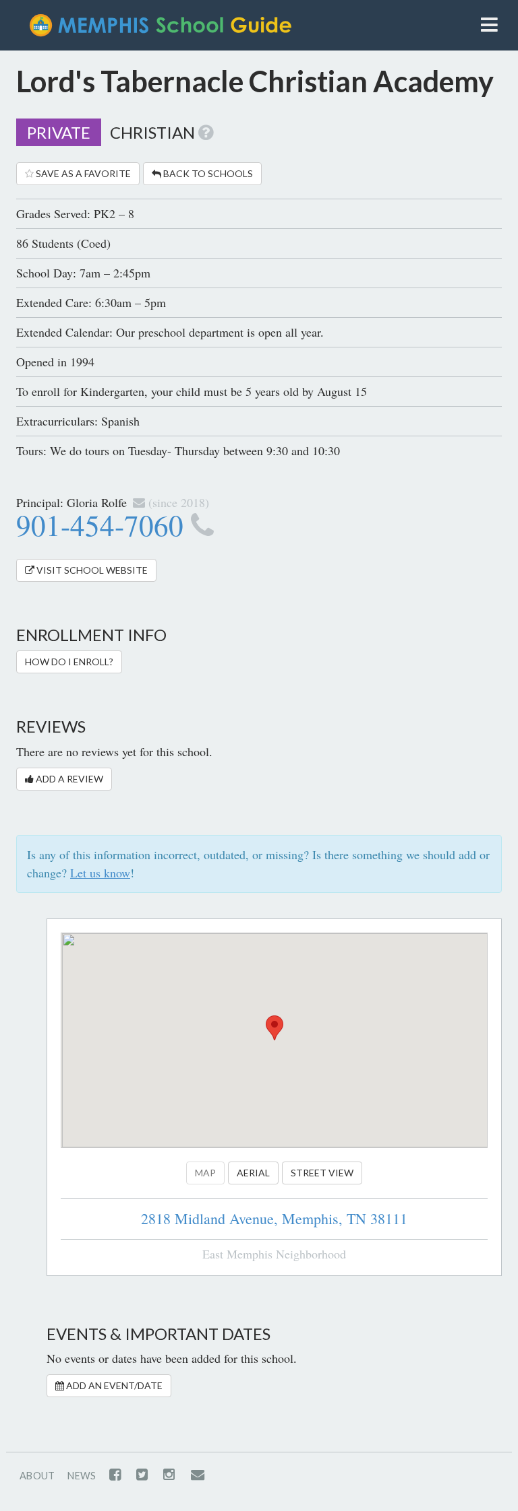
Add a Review (68, 778)
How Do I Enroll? (69, 661)
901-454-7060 (103, 524)
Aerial (253, 1172)
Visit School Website (91, 570)
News (81, 1475)
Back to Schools (207, 173)
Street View (322, 1172)
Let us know (100, 873)
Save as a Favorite (82, 173)
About (37, 1475)
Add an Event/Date (113, 1385)
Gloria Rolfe (97, 502)
